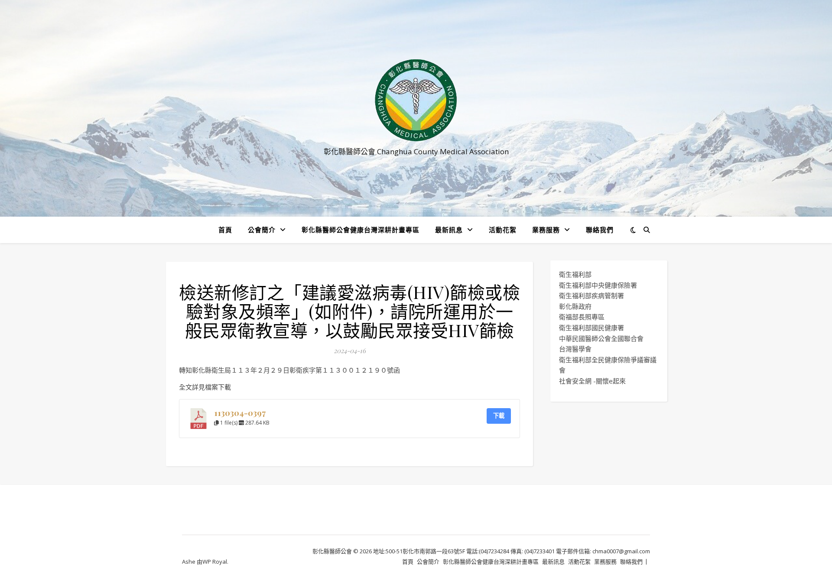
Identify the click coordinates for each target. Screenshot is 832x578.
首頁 (225, 229)
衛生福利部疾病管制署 (591, 295)
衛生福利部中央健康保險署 (598, 285)
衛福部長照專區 (581, 316)
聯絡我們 (600, 229)
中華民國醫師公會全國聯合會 (601, 338)
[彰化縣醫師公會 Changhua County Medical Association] (416, 100)
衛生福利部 (575, 274)
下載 (498, 415)
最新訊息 (449, 229)
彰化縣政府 (575, 306)
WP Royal (214, 561)
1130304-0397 (240, 412)
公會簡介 (262, 229)
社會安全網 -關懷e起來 (592, 381)
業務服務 (546, 229)
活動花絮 (503, 229)
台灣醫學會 (575, 348)
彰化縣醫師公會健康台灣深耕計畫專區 (360, 229)
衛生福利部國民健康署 (591, 327)
